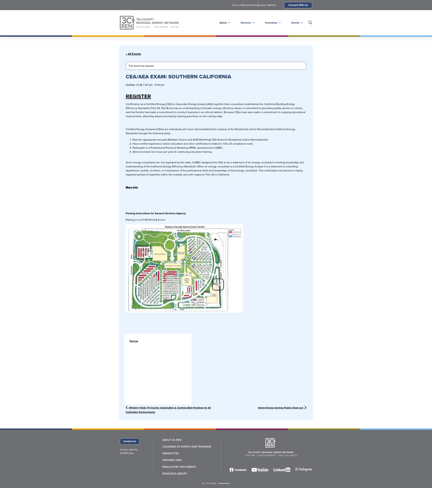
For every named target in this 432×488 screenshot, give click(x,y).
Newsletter (170, 453)
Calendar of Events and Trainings (186, 446)
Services (246, 23)
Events (295, 23)
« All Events (133, 54)
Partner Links (172, 460)
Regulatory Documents (179, 467)
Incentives (271, 23)
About (223, 23)
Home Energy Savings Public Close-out (281, 408)
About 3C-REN (171, 440)
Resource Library (174, 473)
